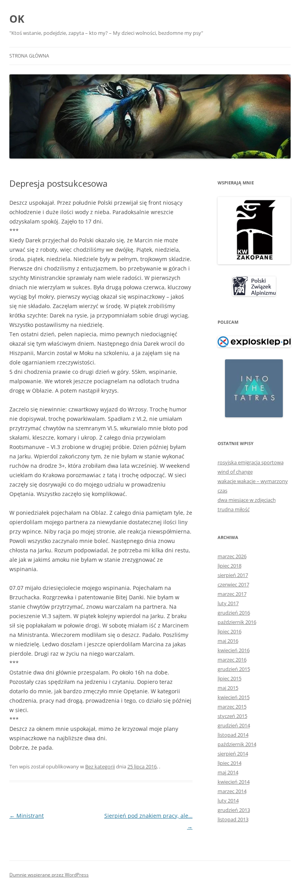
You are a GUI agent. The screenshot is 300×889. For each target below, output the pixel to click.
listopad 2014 (233, 734)
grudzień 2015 (234, 669)
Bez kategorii (100, 766)
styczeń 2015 (232, 715)
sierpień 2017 (233, 575)
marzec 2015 (232, 706)
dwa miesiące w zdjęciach (247, 499)
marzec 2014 (232, 791)
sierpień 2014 (233, 753)
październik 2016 (237, 622)
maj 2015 (228, 687)
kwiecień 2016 (234, 650)
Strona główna (29, 55)
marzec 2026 (232, 556)
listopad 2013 (233, 819)
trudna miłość (234, 509)
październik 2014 (237, 744)
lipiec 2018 (229, 565)
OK (16, 19)
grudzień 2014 (234, 725)
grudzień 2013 (234, 809)
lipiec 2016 (229, 631)
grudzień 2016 (234, 612)
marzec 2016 (232, 659)
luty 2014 (228, 800)
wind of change (235, 471)
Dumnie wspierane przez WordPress (49, 874)
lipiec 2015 (229, 678)
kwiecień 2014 (234, 781)
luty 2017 (228, 603)
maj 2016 (228, 640)
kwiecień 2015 (234, 697)
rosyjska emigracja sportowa (251, 462)
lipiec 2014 (229, 762)
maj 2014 (228, 772)
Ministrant (26, 815)
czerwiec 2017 (233, 584)
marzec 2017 (232, 593)
